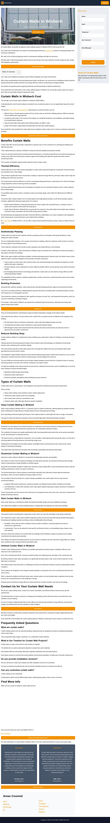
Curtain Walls (7, 220)
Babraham (42, 811)
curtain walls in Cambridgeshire (18, 110)
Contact (105, 3)
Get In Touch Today (38, 66)
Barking (8, 733)
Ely (4, 809)
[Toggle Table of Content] (18, 72)
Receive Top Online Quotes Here (38, 737)
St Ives (41, 801)
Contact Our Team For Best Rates (38, 135)
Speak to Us (38, 308)
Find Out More (38, 227)
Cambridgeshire (44, 806)
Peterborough (7, 807)
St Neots (41, 809)
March (3, 733)
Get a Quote (36, 32)
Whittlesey (6, 804)
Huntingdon (42, 803)
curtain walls (49, 50)
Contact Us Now (38, 422)
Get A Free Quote (38, 787)
